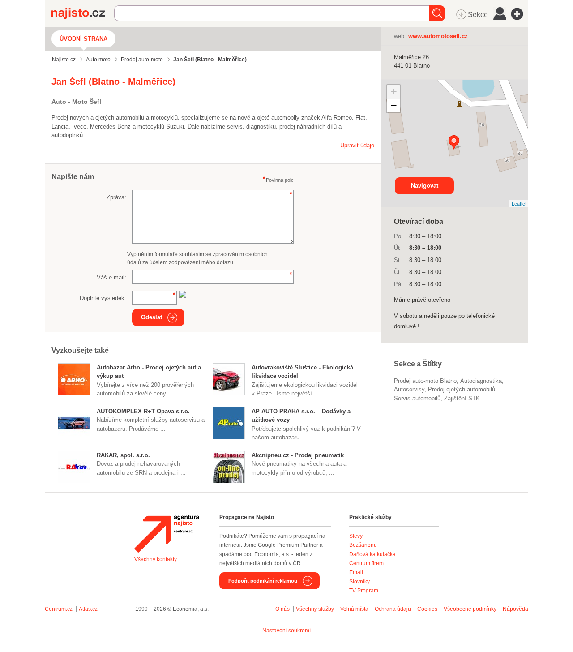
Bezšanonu (363, 545)
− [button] (394, 105)
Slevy (356, 536)
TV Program (363, 591)
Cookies (427, 609)
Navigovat (424, 185)
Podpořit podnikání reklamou (262, 580)
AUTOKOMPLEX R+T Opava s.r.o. (143, 411)
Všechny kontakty (155, 559)
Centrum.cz (59, 609)
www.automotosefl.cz (438, 36)
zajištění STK (462, 398)
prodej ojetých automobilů (461, 389)
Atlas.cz (88, 609)
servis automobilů (417, 398)
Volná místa (354, 609)
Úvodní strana (83, 38)
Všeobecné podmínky (470, 609)
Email (356, 572)
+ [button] (394, 91)
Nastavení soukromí (286, 630)
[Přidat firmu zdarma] (520, 14)
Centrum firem (366, 563)
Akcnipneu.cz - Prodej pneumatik (298, 455)
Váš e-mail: (111, 277)
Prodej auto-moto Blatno (425, 380)
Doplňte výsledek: (103, 298)
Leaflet (519, 203)
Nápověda (515, 609)
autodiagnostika (481, 380)
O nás (282, 609)
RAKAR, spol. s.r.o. (123, 455)
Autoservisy (409, 389)
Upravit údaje (357, 145)
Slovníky (359, 582)
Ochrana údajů (393, 609)
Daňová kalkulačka (372, 554)
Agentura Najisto (166, 534)
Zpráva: (116, 197)
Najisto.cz (82, 13)
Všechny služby (315, 609)
